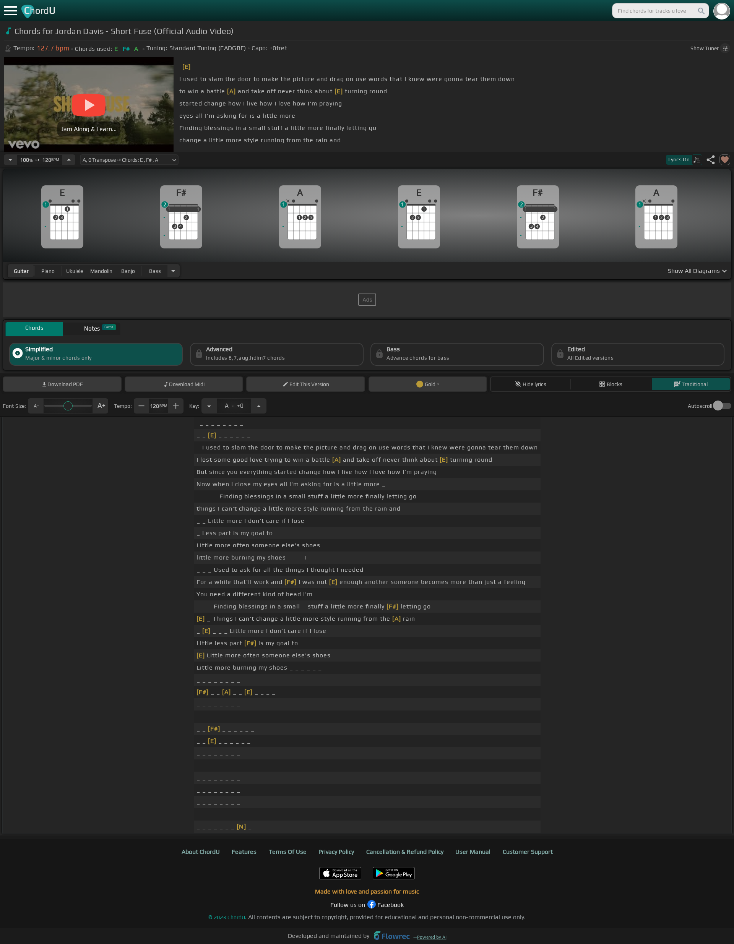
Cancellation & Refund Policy (404, 851)
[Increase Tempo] (68, 159)
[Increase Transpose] (258, 406)
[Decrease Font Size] (35, 406)
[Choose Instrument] (173, 271)
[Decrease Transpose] (209, 406)
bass (155, 271)
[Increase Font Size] (100, 406)
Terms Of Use (288, 851)
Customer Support (528, 851)
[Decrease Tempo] (10, 159)
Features (244, 851)
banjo (128, 271)
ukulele (74, 271)
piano (48, 271)
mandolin (101, 271)
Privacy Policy (336, 851)
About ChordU (201, 851)
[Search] (701, 10)
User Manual (472, 851)
